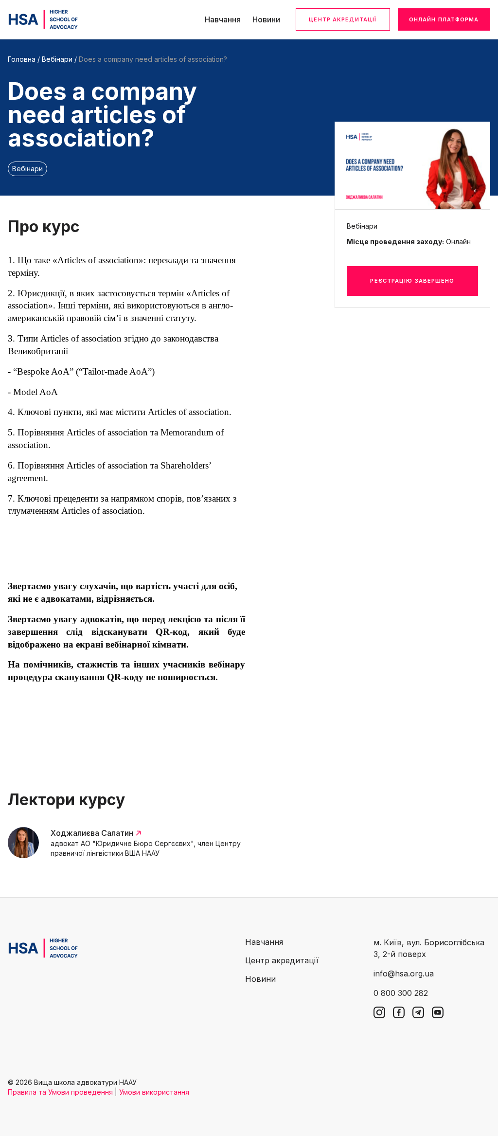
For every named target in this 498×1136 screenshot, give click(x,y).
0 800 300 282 (401, 993)
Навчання (223, 19)
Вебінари (57, 59)
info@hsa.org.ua (404, 973)
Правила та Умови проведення (60, 1092)
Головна (22, 59)
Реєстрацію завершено (412, 280)
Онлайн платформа (444, 19)
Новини (266, 19)
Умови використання (154, 1092)
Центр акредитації (342, 19)
